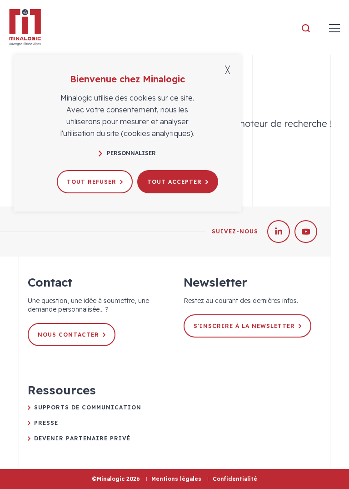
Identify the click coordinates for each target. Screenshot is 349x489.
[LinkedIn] (278, 231)
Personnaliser (131, 153)
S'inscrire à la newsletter (244, 326)
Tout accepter (174, 181)
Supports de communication (87, 407)
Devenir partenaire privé (82, 438)
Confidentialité (235, 478)
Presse (46, 422)
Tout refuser (91, 181)
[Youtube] (305, 231)
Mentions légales (176, 478)
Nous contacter (68, 334)
